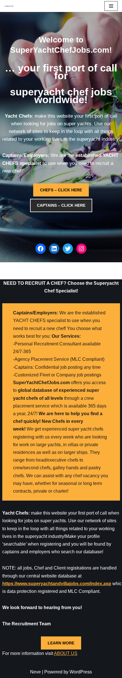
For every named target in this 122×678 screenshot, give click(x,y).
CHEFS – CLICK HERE (61, 190)
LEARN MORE (61, 643)
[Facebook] (40, 248)
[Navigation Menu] (111, 6)
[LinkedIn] (54, 248)
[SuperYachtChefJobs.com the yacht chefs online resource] (8, 6)
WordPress (81, 671)
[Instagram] (81, 248)
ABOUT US (65, 653)
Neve (35, 671)
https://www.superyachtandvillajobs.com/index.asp (56, 583)
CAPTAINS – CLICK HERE (61, 205)
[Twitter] (68, 248)
